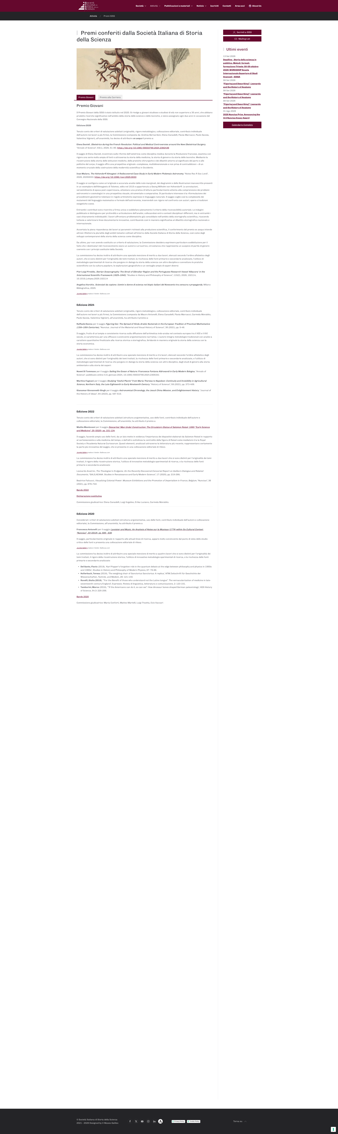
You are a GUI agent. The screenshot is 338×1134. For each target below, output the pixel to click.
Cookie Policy (194, 1121)
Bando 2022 (83, 490)
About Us (256, 6)
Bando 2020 (83, 596)
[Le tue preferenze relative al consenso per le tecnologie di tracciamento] (333, 1129)
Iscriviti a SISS (244, 32)
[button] (245, 1121)
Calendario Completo (242, 125)
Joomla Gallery (82, 294)
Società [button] (140, 6)
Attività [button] (154, 6)
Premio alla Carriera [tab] (110, 97)
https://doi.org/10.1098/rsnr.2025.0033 (115, 177)
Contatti (227, 6)
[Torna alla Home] (88, 6)
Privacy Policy (179, 1121)
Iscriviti (214, 6)
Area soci (240, 6)
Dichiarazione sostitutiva (89, 496)
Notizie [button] (200, 6)
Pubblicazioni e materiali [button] (177, 6)
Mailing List (244, 39)
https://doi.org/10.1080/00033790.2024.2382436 (143, 148)
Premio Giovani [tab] (85, 97)
